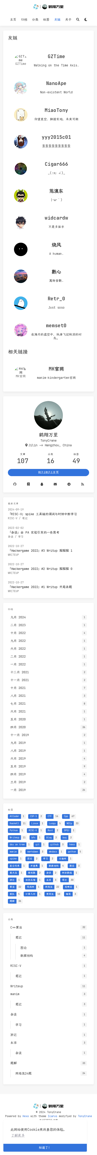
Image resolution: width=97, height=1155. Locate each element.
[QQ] (41, 484)
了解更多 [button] (18, 1135)
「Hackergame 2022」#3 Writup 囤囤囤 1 (40, 551)
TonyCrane (85, 1116)
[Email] (55, 484)
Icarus (52, 1116)
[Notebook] (28, 484)
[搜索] (78, 19)
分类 (35, 19)
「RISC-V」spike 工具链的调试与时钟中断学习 (42, 514)
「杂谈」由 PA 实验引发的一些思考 (33, 532)
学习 (20, 536)
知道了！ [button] (45, 1148)
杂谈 (10, 536)
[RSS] (82, 484)
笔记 (25, 518)
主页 (13, 19)
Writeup (13, 555)
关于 (68, 19)
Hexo (26, 1116)
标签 (46, 19)
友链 (57, 19)
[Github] (15, 484)
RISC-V (12, 518)
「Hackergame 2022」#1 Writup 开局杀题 (40, 587)
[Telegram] (69, 484)
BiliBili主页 (48, 472)
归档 (24, 19)
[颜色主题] (86, 19)
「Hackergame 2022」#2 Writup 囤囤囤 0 (40, 569)
